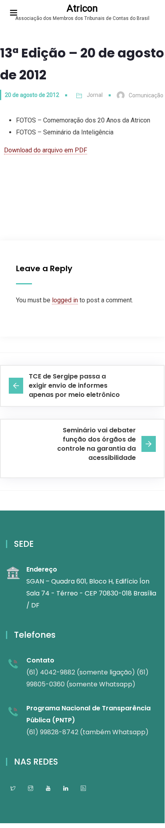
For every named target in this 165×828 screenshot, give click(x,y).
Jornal (95, 95)
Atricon (82, 8)
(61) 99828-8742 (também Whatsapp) (87, 732)
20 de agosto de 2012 (32, 95)
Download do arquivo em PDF (45, 150)
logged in (65, 300)
